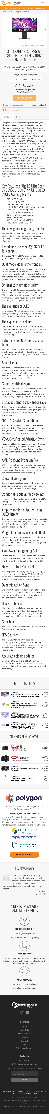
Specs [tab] (18, 117)
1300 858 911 (24, 1060)
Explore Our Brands (24, 854)
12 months (24, 79)
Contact (24, 1041)
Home (24, 1026)
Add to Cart (25, 97)
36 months (35, 79)
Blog (24, 1044)
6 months (13, 79)
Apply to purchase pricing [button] (14, 105)
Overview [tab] (8, 117)
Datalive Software (32, 1094)
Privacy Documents (9, 1091)
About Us (24, 1030)
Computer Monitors (22, 12)
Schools (24, 1037)
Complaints (21, 1091)
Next (46, 30)
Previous (3, 30)
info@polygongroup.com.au (24, 1064)
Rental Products (7, 12)
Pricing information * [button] (12, 110)
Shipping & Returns (24, 1048)
